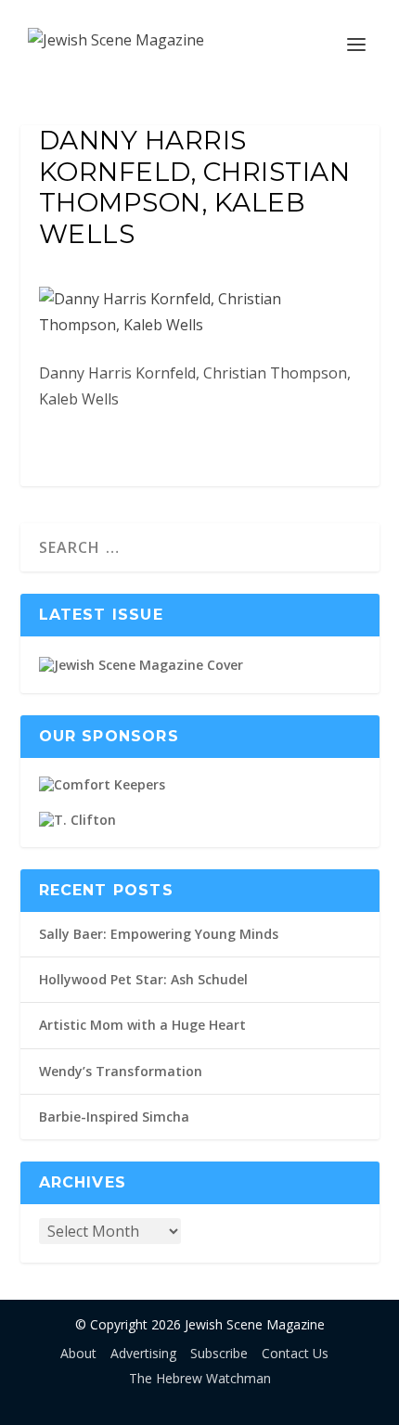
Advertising (143, 1353)
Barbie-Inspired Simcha (114, 1116)
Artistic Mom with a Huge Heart (142, 1024)
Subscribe (219, 1353)
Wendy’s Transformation (120, 1071)
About (78, 1353)
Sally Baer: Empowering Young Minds (158, 934)
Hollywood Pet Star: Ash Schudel (143, 979)
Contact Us (295, 1353)
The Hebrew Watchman (200, 1378)
